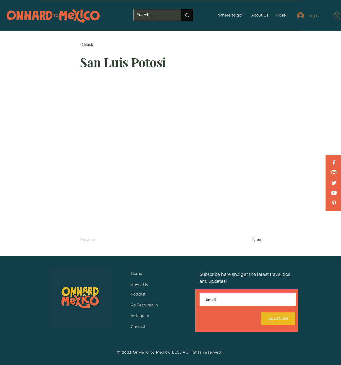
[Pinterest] (334, 203)
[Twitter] (334, 182)
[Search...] (187, 15)
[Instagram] (334, 172)
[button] (337, 15)
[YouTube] (334, 193)
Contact (138, 326)
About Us (139, 284)
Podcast (138, 294)
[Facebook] (334, 162)
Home (136, 273)
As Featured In (144, 305)
